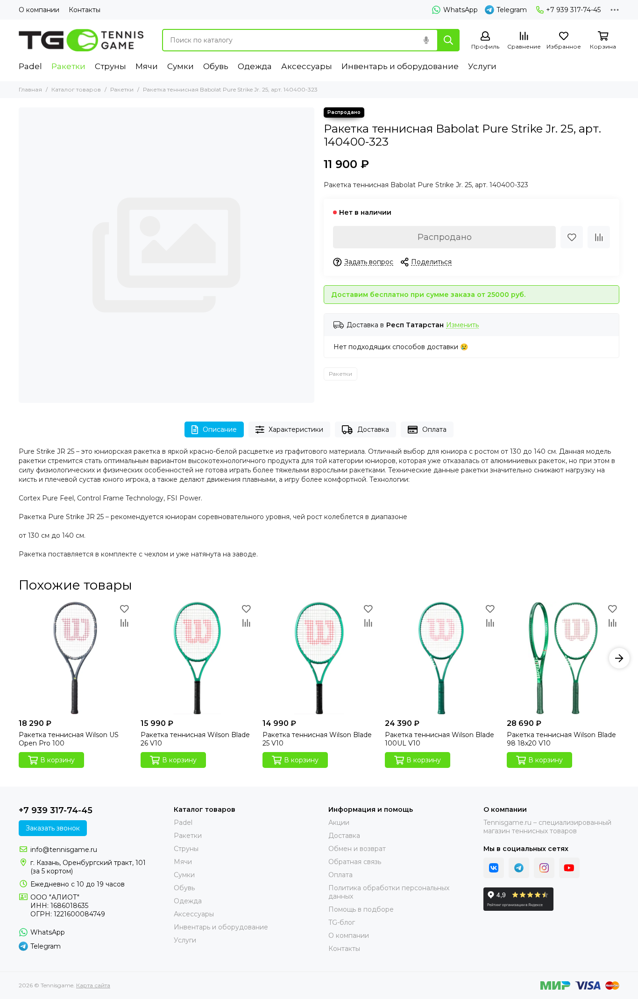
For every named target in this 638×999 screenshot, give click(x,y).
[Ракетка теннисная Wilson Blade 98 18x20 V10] (563, 658)
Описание (220, 429)
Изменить (462, 325)
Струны (110, 66)
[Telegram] (519, 868)
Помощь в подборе (361, 909)
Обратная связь (354, 862)
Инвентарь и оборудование (400, 66)
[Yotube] (569, 868)
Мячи (146, 66)
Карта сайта (93, 985)
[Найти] (448, 40)
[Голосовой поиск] (426, 40)
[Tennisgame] (81, 40)
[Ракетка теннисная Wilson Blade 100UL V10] (441, 658)
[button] (18, 658)
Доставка (373, 429)
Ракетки (68, 66)
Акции (338, 822)
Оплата (434, 429)
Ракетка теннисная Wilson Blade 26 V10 (195, 739)
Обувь (215, 66)
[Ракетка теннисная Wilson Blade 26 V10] (197, 658)
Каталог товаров (76, 89)
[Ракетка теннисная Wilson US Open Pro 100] (75, 658)
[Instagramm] (544, 868)
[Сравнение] (599, 237)
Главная (30, 89)
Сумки (180, 66)
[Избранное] (571, 237)
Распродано (445, 237)
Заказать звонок (53, 828)
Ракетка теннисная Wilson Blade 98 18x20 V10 (561, 739)
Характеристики (296, 429)
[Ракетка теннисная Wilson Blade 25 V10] (318, 658)
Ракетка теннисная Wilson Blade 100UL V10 (439, 739)
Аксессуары (306, 66)
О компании (39, 10)
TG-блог (341, 922)
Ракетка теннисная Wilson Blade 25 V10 (317, 739)
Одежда (255, 66)
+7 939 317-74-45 (573, 10)
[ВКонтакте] (493, 868)
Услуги (482, 66)
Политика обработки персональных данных (388, 892)
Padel (30, 66)
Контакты (84, 10)
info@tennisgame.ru (63, 849)
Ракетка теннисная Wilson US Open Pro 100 (69, 739)
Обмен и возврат (357, 848)
